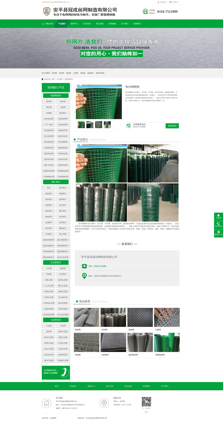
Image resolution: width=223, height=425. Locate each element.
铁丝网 (61, 73)
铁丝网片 (63, 205)
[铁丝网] (113, 317)
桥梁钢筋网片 (48, 251)
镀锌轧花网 (62, 280)
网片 (49, 188)
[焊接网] (86, 342)
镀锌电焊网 (100, 73)
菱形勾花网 (62, 332)
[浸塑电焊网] (167, 342)
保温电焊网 (49, 130)
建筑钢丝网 (62, 148)
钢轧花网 (49, 280)
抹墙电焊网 (62, 125)
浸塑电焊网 (62, 119)
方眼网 (75, 73)
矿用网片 (49, 234)
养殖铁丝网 (62, 165)
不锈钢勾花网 (62, 360)
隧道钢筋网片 (62, 251)
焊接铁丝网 (62, 154)
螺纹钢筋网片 (48, 257)
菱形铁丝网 (49, 355)
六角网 (63, 326)
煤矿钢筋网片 (62, 240)
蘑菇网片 (63, 228)
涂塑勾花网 (49, 343)
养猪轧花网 (49, 291)
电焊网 (54, 73)
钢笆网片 (49, 217)
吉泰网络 (53, 418)
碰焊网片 (63, 199)
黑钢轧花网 (62, 291)
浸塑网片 (49, 205)
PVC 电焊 (49, 125)
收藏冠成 (163, 2)
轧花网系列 (56, 262)
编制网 (63, 268)
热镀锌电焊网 (48, 171)
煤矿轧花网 (62, 286)
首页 (53, 79)
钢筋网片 (63, 194)
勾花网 (49, 326)
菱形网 (49, 332)
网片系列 (56, 182)
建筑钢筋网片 (48, 246)
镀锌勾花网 (49, 337)
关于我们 (164, 386)
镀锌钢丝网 (49, 142)
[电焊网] (86, 317)
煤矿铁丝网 (49, 165)
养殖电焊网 (62, 130)
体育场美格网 (48, 315)
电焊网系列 (56, 95)
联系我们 (175, 2)
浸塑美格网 (62, 309)
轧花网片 (63, 274)
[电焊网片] (113, 342)
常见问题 (128, 386)
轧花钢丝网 (62, 297)
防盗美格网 (49, 309)
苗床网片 (49, 228)
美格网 (49, 274)
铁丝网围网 (62, 142)
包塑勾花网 (62, 337)
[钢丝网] (140, 317)
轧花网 (49, 268)
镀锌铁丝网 (62, 136)
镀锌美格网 (62, 303)
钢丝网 (68, 73)
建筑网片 (49, 194)
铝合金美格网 (62, 315)
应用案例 (146, 386)
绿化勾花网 (49, 349)
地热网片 (49, 199)
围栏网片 (63, 211)
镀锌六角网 (49, 360)
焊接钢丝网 (49, 148)
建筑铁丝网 (49, 159)
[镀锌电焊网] (140, 342)
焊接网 (82, 73)
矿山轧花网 (49, 286)
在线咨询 (172, 126)
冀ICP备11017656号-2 (70, 408)
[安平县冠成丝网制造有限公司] (81, 11)
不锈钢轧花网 (48, 303)
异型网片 (63, 222)
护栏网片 (63, 217)
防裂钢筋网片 (62, 246)
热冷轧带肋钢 (62, 257)
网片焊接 (63, 234)
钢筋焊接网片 (48, 240)
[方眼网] (167, 317)
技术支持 (109, 386)
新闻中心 (91, 386)
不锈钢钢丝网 (48, 177)
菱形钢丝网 (62, 355)
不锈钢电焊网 (62, 171)
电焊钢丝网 (49, 154)
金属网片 (49, 222)
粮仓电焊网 (49, 136)
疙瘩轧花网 (49, 297)
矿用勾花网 (62, 343)
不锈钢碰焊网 (62, 177)
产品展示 (59, 79)
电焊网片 (90, 73)
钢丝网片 (49, 211)
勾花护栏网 (62, 349)
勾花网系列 (56, 320)
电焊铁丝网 (62, 159)
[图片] (111, 68)
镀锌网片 (63, 188)
